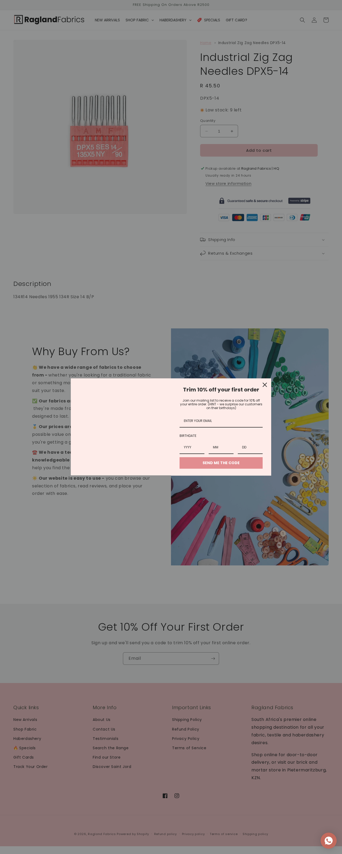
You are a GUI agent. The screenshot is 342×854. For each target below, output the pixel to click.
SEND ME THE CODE (221, 462)
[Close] (264, 384)
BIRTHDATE (188, 435)
